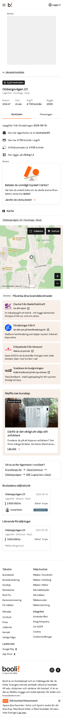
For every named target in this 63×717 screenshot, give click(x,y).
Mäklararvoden (40, 600)
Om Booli (6, 617)
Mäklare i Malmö (40, 585)
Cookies (37, 631)
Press (5, 622)
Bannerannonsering (11, 600)
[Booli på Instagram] (52, 670)
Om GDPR (38, 626)
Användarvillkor (40, 616)
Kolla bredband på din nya (31, 372)
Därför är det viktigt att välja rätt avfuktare (27, 433)
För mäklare (7, 605)
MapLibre (18, 286)
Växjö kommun (35, 469)
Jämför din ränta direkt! (18, 199)
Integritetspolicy (41, 621)
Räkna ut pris (27, 351)
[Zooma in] (57, 276)
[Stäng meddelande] (59, 701)
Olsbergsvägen (13, 474)
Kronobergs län (13, 469)
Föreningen (46, 114)
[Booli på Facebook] (58, 670)
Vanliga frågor (9, 637)
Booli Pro (6, 595)
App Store (7, 654)
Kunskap (6, 585)
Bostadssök (8, 575)
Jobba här (7, 627)
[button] (31, 257)
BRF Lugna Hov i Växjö (38, 474)
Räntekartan (8, 590)
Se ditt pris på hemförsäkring (31, 329)
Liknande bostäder (15, 72)
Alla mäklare (38, 595)
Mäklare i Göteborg (42, 580)
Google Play (8, 649)
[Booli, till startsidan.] (10, 5)
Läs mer (21, 712)
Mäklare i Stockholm (42, 575)
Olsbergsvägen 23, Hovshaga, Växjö (22, 219)
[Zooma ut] (57, 283)
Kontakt (6, 632)
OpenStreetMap (8, 286)
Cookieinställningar (42, 636)
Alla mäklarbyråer (41, 590)
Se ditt (29, 308)
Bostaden (16, 114)
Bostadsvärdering (11, 580)
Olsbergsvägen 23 (15, 530)
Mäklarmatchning (41, 605)
